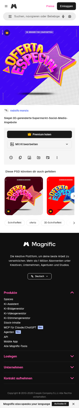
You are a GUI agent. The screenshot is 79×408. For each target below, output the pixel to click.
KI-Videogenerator (15, 313)
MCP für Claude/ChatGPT (23, 327)
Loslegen (10, 356)
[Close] (73, 404)
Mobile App (11, 341)
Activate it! (60, 403)
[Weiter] (74, 196)
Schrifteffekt (14, 222)
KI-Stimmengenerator (17, 318)
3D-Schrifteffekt (53, 222)
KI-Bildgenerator (14, 308)
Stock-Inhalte (12, 322)
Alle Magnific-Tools (15, 346)
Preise (50, 6)
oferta (33, 222)
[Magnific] (39, 245)
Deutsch (39, 276)
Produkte (10, 293)
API (6, 337)
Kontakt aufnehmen (18, 378)
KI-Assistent (11, 304)
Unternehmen (13, 367)
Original (24, 33)
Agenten (12, 332)
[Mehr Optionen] (57, 158)
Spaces (8, 299)
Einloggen (66, 6)
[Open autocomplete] (8, 16)
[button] (40, 276)
